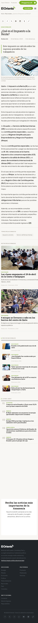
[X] (9, 616)
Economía (4, 575)
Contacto (4, 598)
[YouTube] (23, 616)
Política (3, 578)
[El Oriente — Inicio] (8, 8)
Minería (3, 573)
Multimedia (23, 573)
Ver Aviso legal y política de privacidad (12, 560)
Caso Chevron (5, 2)
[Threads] (19, 616)
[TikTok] (33, 616)
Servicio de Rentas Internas (24, 235)
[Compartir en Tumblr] (24, 21)
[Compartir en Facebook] (7, 21)
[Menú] (35, 8)
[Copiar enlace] (28, 21)
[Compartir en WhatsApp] (3, 21)
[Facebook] (5, 616)
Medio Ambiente (6, 581)
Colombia (4, 589)
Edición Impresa (6, 601)
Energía (3, 570)
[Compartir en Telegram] (16, 21)
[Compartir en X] (11, 21)
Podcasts (14, 2)
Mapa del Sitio (5, 603)
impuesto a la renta (7, 235)
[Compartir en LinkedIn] (20, 21)
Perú (2, 586)
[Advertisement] (19, 469)
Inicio (2, 13)
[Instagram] (14, 616)
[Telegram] (28, 616)
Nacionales (8, 13)
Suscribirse (27, 8)
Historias (22, 575)
